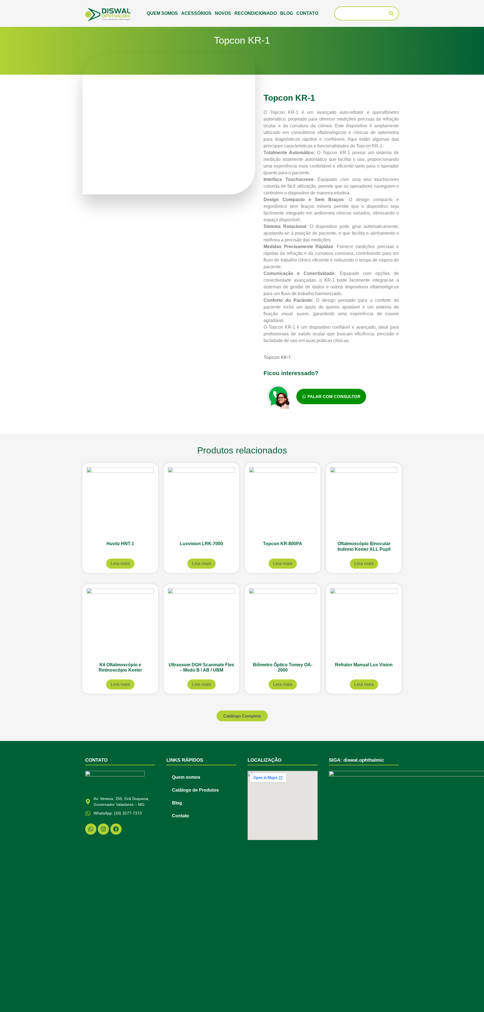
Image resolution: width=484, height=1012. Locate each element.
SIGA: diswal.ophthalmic (356, 760)
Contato (307, 13)
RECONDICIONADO (255, 13)
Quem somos (162, 13)
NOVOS (223, 13)
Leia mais (120, 563)
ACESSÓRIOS (196, 13)
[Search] (391, 13)
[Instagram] (103, 829)
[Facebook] (116, 829)
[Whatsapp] (90, 829)
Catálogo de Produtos (195, 790)
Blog (286, 13)
